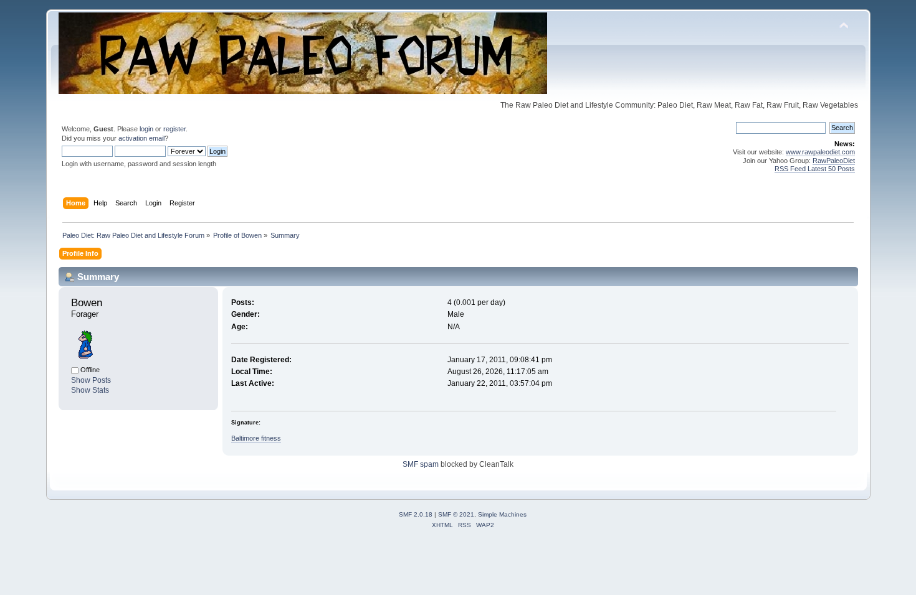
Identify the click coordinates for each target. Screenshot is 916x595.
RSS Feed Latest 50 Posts (815, 168)
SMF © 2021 (456, 514)
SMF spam (421, 464)
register (174, 129)
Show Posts (91, 380)
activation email (141, 138)
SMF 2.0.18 (415, 514)
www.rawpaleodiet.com (820, 152)
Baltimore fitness (256, 438)
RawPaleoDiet (834, 160)
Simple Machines (502, 514)
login (146, 129)
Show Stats (90, 390)
